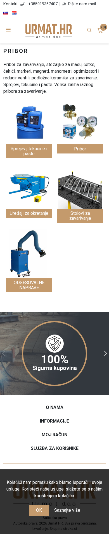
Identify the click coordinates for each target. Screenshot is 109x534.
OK (39, 510)
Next (105, 353)
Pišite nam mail (82, 4)
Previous (3, 353)
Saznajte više (67, 510)
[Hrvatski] (14, 13)
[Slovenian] (5, 13)
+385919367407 (43, 4)
